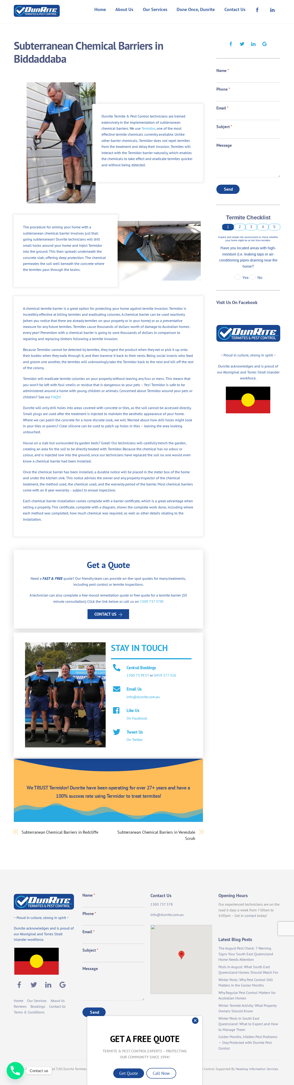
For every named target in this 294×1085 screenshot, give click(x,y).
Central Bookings (141, 667)
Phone (223, 89)
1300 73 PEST (138, 675)
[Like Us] (116, 711)
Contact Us (234, 9)
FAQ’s (55, 397)
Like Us (133, 710)
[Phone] (15, 1070)
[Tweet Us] (116, 732)
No (259, 278)
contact (250, 915)
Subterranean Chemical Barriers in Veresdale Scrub (156, 835)
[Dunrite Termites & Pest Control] (37, 13)
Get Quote (128, 1073)
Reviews (20, 1006)
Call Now (161, 1073)
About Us (124, 9)
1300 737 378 (151, 601)
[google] (264, 43)
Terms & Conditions (29, 1012)
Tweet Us (135, 732)
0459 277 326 (165, 675)
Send (228, 189)
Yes (245, 278)
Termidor (148, 128)
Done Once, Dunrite (196, 9)
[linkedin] (253, 43)
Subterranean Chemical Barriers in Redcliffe (60, 832)
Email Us (134, 689)
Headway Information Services (257, 1069)
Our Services (155, 9)
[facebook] (230, 43)
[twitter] (242, 43)
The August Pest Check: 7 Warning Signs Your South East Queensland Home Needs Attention (245, 954)
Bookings (38, 1006)
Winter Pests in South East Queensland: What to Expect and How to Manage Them (248, 1024)
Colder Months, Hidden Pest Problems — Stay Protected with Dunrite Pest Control (247, 1042)
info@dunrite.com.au (143, 697)
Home (100, 9)
